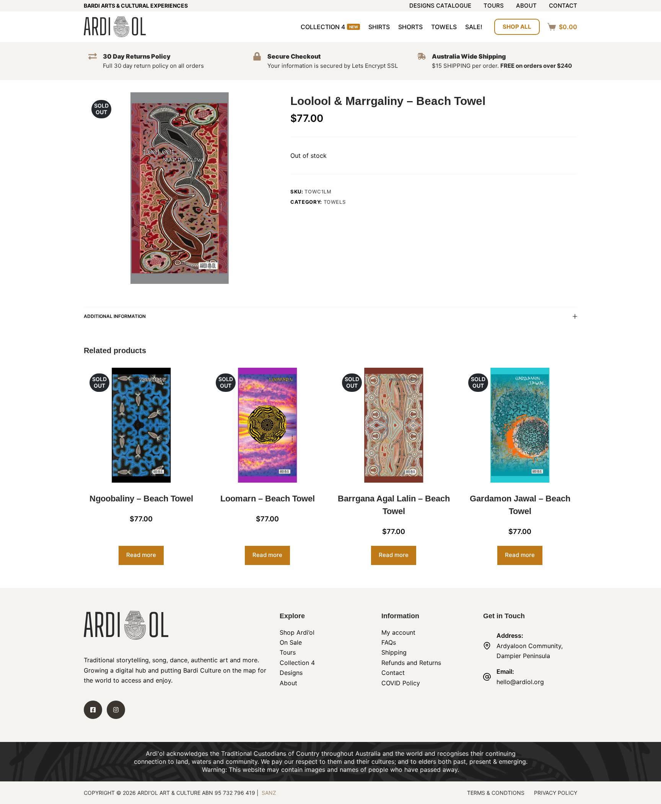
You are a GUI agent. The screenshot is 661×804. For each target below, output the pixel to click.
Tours (494, 6)
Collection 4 (329, 27)
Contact (563, 6)
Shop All (517, 26)
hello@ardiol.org (520, 682)
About (526, 6)
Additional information (115, 316)
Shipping (394, 652)
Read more (141, 554)
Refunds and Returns (411, 662)
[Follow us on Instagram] (116, 710)
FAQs (388, 642)
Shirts (379, 27)
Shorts (410, 27)
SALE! (473, 27)
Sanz (269, 792)
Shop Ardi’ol (297, 632)
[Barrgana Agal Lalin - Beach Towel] (393, 425)
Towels (444, 27)
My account (398, 632)
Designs (291, 672)
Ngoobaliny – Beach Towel (141, 498)
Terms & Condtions (495, 792)
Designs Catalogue (440, 6)
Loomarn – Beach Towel (267, 498)
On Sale (291, 642)
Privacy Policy (555, 792)
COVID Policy (400, 683)
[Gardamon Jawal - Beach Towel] (519, 425)
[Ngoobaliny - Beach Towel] (141, 425)
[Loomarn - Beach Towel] (267, 425)
